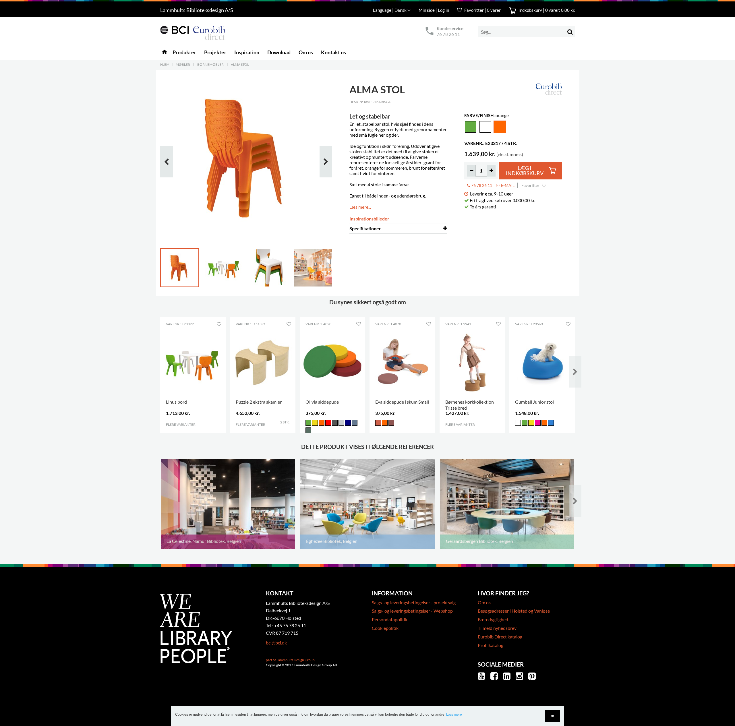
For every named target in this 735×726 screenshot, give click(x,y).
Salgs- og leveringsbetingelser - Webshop (412, 610)
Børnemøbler (210, 64)
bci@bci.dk (276, 642)
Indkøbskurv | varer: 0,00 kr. (546, 10)
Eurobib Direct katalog (500, 636)
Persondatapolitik (389, 619)
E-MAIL (507, 185)
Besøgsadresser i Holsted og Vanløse (514, 610)
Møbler (183, 64)
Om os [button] (306, 52)
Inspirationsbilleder (369, 218)
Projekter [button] (215, 52)
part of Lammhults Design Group (290, 660)
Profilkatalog (490, 645)
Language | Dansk (390, 10)
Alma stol (240, 64)
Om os (484, 602)
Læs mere (454, 715)
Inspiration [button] (246, 52)
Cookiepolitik (385, 628)
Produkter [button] (184, 52)
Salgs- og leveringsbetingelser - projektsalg (414, 602)
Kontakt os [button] (333, 52)
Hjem (164, 64)
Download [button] (279, 52)
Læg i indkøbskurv (524, 170)
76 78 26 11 (448, 34)
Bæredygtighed (493, 619)
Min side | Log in (434, 10)
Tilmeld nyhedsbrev (497, 628)
